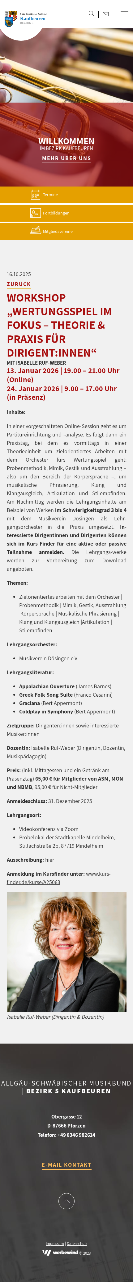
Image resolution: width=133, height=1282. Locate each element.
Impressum (55, 1244)
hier (49, 859)
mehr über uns (66, 158)
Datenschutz (77, 1244)
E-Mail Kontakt (67, 1164)
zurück (19, 284)
